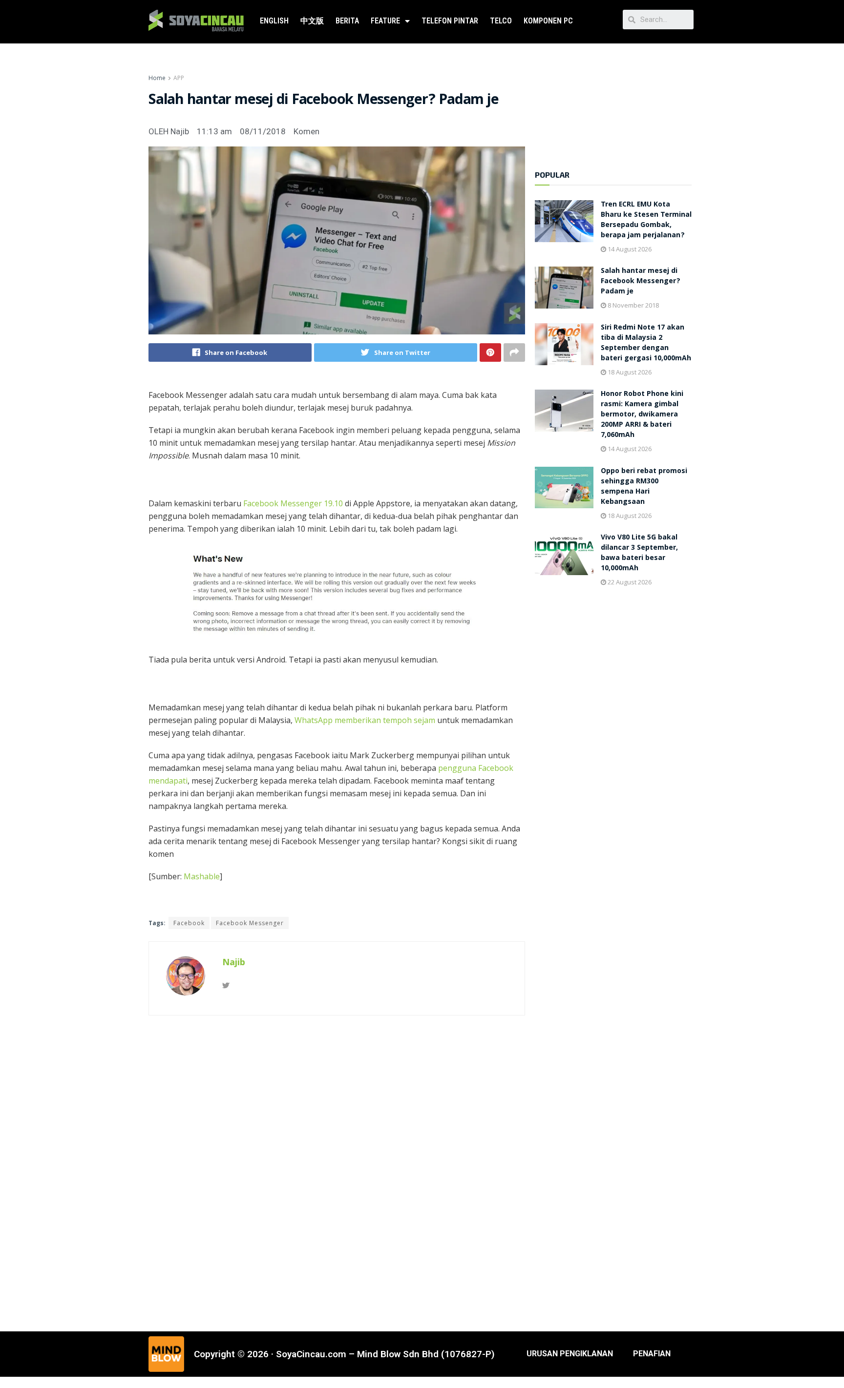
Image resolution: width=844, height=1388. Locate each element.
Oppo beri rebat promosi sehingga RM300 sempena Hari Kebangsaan (644, 487)
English (274, 20)
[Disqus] (336, 1172)
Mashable (202, 876)
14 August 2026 (629, 249)
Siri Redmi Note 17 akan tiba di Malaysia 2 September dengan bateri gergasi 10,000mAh (646, 343)
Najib (233, 962)
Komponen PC (548, 20)
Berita (347, 20)
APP (178, 78)
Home (157, 78)
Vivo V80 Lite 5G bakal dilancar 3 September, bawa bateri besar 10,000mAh (639, 553)
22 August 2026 (629, 582)
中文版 (312, 20)
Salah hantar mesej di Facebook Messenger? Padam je (640, 282)
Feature (385, 20)
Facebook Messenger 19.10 (293, 503)
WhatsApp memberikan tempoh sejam (365, 720)
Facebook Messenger (250, 923)
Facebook (189, 923)
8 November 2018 (632, 305)
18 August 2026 (629, 372)
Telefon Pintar (450, 20)
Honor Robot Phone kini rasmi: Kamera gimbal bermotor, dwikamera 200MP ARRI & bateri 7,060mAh (642, 415)
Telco (501, 20)
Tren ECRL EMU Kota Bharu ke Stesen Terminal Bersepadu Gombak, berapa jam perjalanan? (646, 220)
